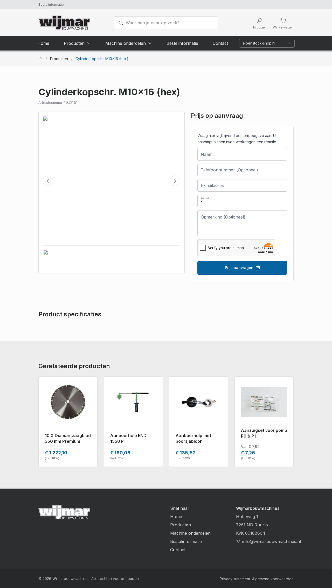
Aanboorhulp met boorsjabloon (193, 438)
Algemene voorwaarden (273, 579)
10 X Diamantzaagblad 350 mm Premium (68, 438)
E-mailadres (208, 184)
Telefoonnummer (217, 169)
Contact (177, 549)
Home (176, 516)
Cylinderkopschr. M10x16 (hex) (101, 59)
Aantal (204, 198)
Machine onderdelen (190, 533)
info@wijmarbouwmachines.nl (271, 541)
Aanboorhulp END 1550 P (128, 438)
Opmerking (214, 215)
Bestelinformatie (51, 4)
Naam (204, 153)
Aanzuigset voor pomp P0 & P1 (264, 433)
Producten (59, 59)
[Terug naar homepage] (64, 23)
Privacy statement (235, 579)
